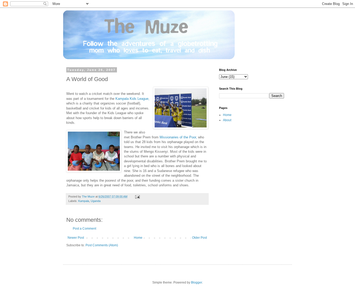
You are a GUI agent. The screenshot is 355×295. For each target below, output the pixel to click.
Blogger (196, 282)
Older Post (199, 237)
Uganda (96, 200)
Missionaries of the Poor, (179, 137)
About (227, 120)
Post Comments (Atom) (102, 245)
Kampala (83, 200)
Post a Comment (84, 228)
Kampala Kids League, (132, 99)
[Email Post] (137, 196)
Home (138, 237)
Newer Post (76, 237)
